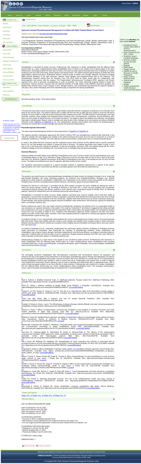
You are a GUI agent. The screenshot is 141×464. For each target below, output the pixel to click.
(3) (31, 159)
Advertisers (6, 87)
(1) (55, 122)
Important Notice (9, 138)
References (6, 38)
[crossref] (72, 287)
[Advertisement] (130, 28)
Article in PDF (7, 50)
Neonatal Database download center (93, 455)
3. (22, 289)
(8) (22, 199)
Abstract (5, 23)
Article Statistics (8, 68)
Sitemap (40, 452)
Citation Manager (8, 57)
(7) (80, 191)
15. (22, 377)
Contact (104, 15)
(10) (44, 202)
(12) (47, 215)
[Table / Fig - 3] (49, 395)
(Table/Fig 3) (73, 131)
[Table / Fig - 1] (26, 395)
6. (22, 308)
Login (95, 15)
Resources (6, 95)
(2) (46, 157)
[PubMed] (79, 287)
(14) (67, 236)
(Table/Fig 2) (49, 122)
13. (22, 362)
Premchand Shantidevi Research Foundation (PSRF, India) (71, 457)
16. (22, 384)
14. (22, 369)
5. (22, 302)
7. (22, 315)
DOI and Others (8, 42)
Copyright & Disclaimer (85, 452)
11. (22, 347)
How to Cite (6, 53)
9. (22, 330)
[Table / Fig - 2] (38, 395)
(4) (97, 167)
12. (22, 354)
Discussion (6, 31)
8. (22, 323)
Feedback (59, 452)
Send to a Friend (8, 79)
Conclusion (6, 34)
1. (22, 278)
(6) (49, 187)
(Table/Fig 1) (39, 122)
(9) (113, 199)
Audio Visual (7, 64)
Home (10, 15)
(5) (97, 182)
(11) (32, 212)
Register (52, 452)
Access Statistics (8, 91)
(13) (34, 225)
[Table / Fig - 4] (60, 395)
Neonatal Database (74, 455)
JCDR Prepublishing (59, 455)
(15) (41, 245)
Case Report (7, 27)
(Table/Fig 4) (83, 131)
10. (22, 339)
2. (22, 284)
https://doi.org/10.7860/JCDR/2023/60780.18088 (53, 34)
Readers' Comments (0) (11, 61)
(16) (44, 245)
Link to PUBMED (8, 72)
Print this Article (8, 76)
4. (22, 297)
